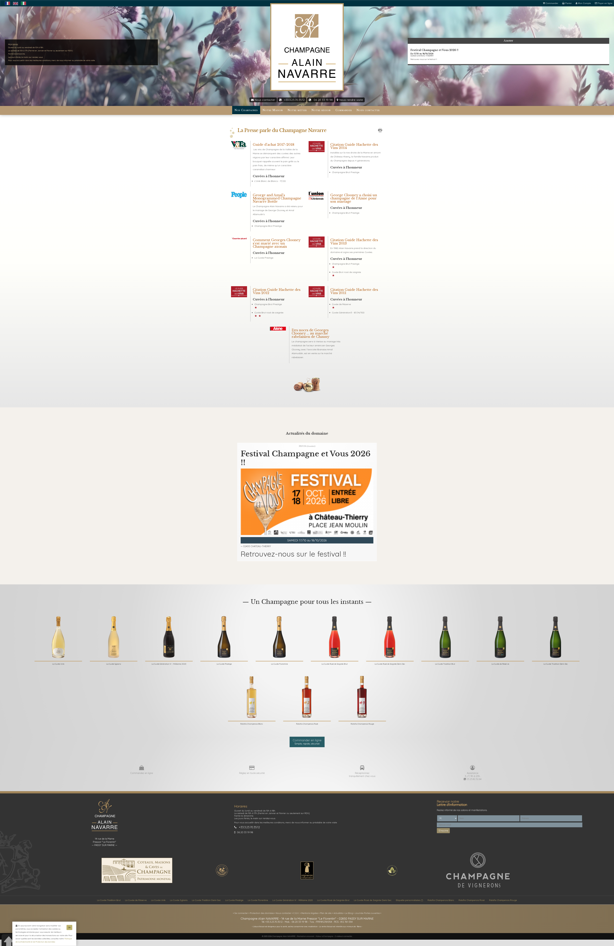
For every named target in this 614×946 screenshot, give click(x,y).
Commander (343, 110)
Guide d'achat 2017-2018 (273, 145)
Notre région (321, 110)
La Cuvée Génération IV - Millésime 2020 (292, 900)
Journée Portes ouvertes (367, 913)
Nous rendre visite (350, 99)
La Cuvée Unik (158, 900)
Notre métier (297, 110)
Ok (69, 927)
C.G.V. (296, 913)
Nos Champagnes (246, 110)
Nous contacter (264, 99)
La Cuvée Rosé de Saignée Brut (333, 900)
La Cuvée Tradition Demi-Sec (206, 900)
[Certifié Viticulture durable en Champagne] (392, 876)
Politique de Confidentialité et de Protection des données (44, 940)
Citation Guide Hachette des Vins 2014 (354, 146)
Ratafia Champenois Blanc (441, 900)
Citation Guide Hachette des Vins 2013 (354, 241)
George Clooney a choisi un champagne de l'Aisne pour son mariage (353, 198)
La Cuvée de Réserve (136, 900)
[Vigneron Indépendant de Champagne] (307, 878)
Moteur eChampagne (324, 936)
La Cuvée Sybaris (178, 900)
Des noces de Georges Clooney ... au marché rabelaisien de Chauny (310, 333)
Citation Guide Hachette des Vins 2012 (276, 291)
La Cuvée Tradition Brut (109, 900)
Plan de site (326, 913)
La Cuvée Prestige (234, 900)
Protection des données (262, 913)
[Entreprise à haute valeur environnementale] (222, 876)
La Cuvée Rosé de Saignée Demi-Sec (372, 900)
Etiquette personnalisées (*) (409, 900)
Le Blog (349, 913)
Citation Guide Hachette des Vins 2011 (354, 291)
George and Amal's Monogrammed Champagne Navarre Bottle (277, 198)
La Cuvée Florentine (258, 900)
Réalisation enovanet (305, 936)
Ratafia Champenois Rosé (472, 900)
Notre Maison (273, 110)
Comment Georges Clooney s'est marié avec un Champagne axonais (276, 243)
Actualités (339, 913)
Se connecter (241, 913)
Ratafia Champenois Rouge (503, 900)
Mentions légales (310, 913)
